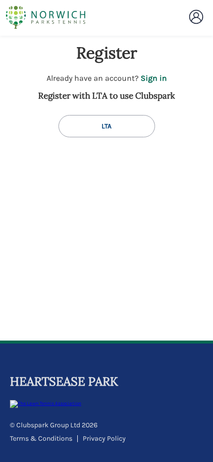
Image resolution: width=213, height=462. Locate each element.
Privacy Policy (104, 438)
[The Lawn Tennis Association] (105, 404)
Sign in (154, 78)
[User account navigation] (196, 17)
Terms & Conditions (41, 438)
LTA (106, 126)
